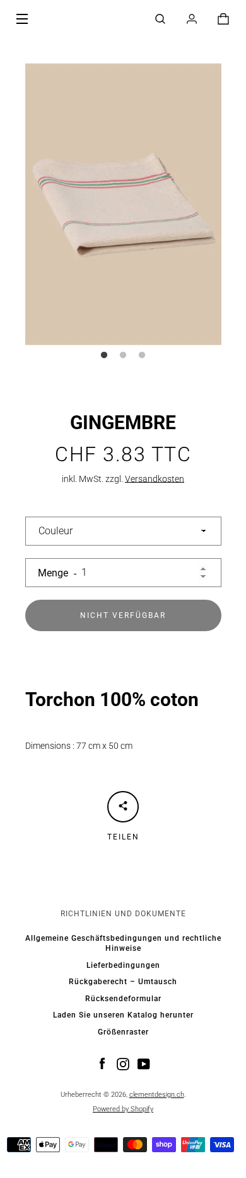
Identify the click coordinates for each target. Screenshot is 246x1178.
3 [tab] (142, 355)
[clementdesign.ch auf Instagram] (123, 1063)
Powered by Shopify (123, 1109)
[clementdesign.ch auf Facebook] (102, 1063)
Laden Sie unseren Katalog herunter (123, 1015)
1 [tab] (104, 355)
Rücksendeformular (123, 998)
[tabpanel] (123, 204)
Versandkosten (154, 479)
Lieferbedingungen (123, 965)
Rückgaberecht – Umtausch (123, 981)
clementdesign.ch (156, 1095)
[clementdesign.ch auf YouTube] (144, 1063)
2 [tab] (123, 355)
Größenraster (123, 1032)
